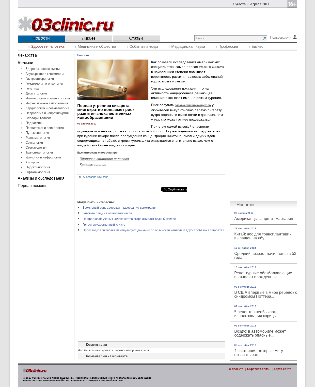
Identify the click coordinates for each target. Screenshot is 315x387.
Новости (83, 55)
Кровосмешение (93, 164)
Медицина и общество (97, 46)
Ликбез (88, 38)
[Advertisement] (46, 265)
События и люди (143, 46)
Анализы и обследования (41, 178)
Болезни (25, 63)
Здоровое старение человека (104, 158)
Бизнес (258, 46)
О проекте (236, 369)
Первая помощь (32, 186)
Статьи (136, 38)
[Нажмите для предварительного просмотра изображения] (112, 99)
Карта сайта (282, 369)
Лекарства (27, 55)
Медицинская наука (188, 46)
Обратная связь (258, 369)
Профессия (228, 46)
